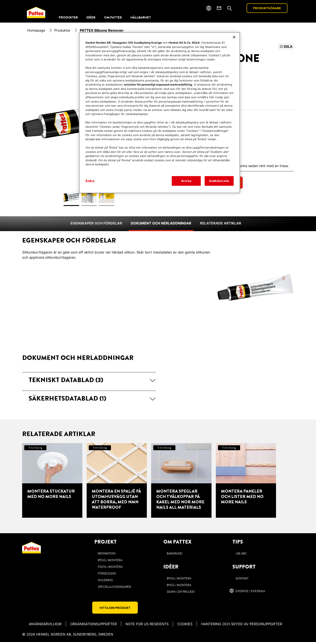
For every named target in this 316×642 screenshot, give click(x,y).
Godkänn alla (219, 181)
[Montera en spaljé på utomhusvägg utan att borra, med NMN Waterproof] (117, 480)
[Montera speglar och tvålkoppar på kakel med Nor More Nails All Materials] (181, 480)
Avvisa (186, 181)
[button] (89, 380)
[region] (159, 112)
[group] (158, 480)
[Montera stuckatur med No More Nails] (52, 480)
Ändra (89, 180)
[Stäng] (234, 37)
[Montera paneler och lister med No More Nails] (246, 480)
